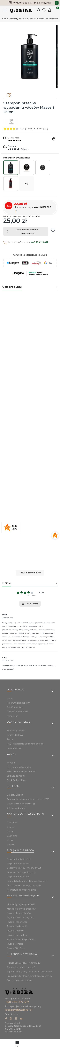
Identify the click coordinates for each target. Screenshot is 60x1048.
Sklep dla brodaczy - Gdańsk (21, 771)
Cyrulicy (11, 827)
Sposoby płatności (16, 730)
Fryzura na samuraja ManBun (21, 939)
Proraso (11, 844)
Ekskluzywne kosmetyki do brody (24, 885)
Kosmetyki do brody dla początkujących (27, 881)
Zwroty (10, 739)
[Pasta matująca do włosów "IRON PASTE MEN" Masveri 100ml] (26, 167)
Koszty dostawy (15, 735)
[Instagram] (16, 1018)
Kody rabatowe (14, 748)
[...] (30, 56)
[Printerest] (11, 1018)
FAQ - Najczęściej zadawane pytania (25, 743)
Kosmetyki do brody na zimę (21, 889)
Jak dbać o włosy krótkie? (20, 980)
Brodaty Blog (14, 795)
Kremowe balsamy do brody (21, 872)
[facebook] (6, 1018)
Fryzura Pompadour (17, 935)
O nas (10, 698)
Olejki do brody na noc (18, 876)
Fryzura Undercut (15, 930)
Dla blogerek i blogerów (19, 767)
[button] (30, 573)
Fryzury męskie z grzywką (20, 917)
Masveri (33, 497)
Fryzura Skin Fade (16, 948)
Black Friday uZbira (16, 780)
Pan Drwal (12, 822)
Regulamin (12, 716)
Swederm (12, 835)
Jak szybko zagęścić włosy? (21, 967)
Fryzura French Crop (17, 922)
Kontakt (11, 762)
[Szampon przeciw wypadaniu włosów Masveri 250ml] (10, 167)
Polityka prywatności (17, 711)
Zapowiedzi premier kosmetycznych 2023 (28, 799)
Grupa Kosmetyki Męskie (20, 803)
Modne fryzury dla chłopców (21, 908)
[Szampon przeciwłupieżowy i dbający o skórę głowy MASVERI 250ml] (10, 183)
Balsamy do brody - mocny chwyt (24, 868)
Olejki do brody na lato (18, 863)
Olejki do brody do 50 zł (19, 859)
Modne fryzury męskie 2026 (21, 904)
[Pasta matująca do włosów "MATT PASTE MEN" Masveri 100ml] (42, 167)
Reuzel (10, 840)
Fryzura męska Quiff (17, 926)
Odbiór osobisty (15, 707)
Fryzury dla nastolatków (19, 913)
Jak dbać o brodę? (16, 808)
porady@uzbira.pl (18, 1009)
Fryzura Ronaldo (15, 944)
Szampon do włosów (19, 483)
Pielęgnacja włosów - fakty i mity (23, 963)
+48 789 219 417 (39, 242)
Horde (10, 831)
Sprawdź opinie (15, 776)
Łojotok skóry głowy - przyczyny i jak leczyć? (29, 971)
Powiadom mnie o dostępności (27, 231)
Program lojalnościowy (18, 703)
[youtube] (21, 1018)
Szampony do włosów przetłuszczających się (29, 976)
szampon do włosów (24, 308)
